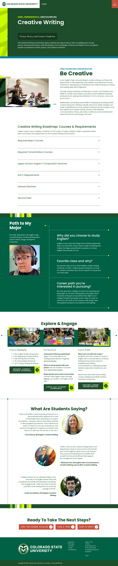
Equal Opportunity (90, 546)
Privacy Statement (90, 548)
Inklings (46, 379)
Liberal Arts (71, 542)
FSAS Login (71, 544)
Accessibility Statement (92, 550)
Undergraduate (31, 17)
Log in (87, 555)
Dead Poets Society (55, 370)
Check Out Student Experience (56, 388)
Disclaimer (88, 551)
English (44, 4)
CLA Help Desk (72, 550)
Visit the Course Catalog (34, 527)
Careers (87, 544)
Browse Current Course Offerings (22, 370)
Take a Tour (63, 527)
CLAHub (70, 548)
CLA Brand (71, 546)
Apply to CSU (89, 542)
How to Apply (86, 527)
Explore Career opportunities (91, 386)
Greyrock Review (50, 361)
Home (20, 17)
